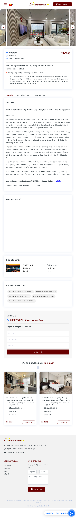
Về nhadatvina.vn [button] (11, 461)
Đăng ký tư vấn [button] (34, 461)
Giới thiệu (9, 95)
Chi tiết (28, 422)
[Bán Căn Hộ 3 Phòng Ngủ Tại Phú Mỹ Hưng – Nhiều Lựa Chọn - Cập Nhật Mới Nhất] (20, 383)
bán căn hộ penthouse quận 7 (46, 292)
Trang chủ (7, 465)
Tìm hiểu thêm (51, 265)
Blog (5, 471)
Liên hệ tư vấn (63, 4)
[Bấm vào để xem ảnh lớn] (38, 32)
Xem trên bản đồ (23, 95)
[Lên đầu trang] (69, 505)
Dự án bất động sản (38, 362)
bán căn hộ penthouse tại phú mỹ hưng (21, 301)
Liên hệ (6, 474)
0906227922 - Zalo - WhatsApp (26, 320)
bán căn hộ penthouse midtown (19, 296)
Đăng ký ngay (37, 489)
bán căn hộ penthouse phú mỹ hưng (20, 292)
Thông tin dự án (39, 95)
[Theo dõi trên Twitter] (46, 506)
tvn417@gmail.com (15, 452)
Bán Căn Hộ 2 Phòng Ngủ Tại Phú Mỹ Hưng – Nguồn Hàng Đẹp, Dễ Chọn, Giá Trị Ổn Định (55, 400)
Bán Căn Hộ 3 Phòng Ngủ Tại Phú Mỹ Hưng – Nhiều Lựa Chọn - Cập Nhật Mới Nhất (19, 400)
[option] (38, 32)
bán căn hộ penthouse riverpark (43, 296)
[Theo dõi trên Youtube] (48, 506)
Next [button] (73, 27)
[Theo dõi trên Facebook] (44, 506)
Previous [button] (3, 27)
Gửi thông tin (38, 352)
